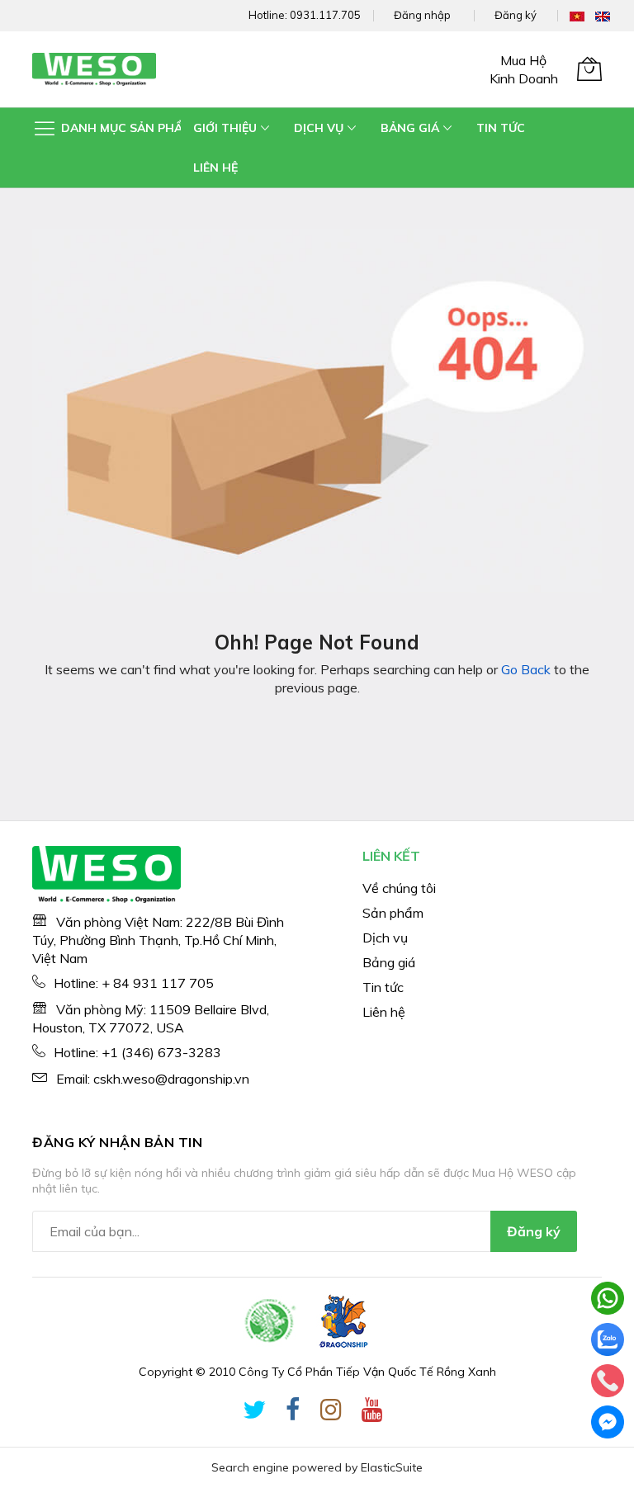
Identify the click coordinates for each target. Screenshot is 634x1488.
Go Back (526, 669)
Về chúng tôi (399, 888)
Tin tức (383, 987)
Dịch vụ (385, 937)
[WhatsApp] (607, 1298)
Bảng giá (388, 962)
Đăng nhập (422, 14)
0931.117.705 (325, 14)
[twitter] (254, 1413)
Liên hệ (383, 1012)
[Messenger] (607, 1421)
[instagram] (331, 1413)
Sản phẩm (392, 913)
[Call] (607, 1380)
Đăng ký (515, 14)
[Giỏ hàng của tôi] (589, 68)
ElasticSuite (392, 1467)
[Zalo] (607, 1339)
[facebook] (293, 1413)
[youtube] (372, 1413)
